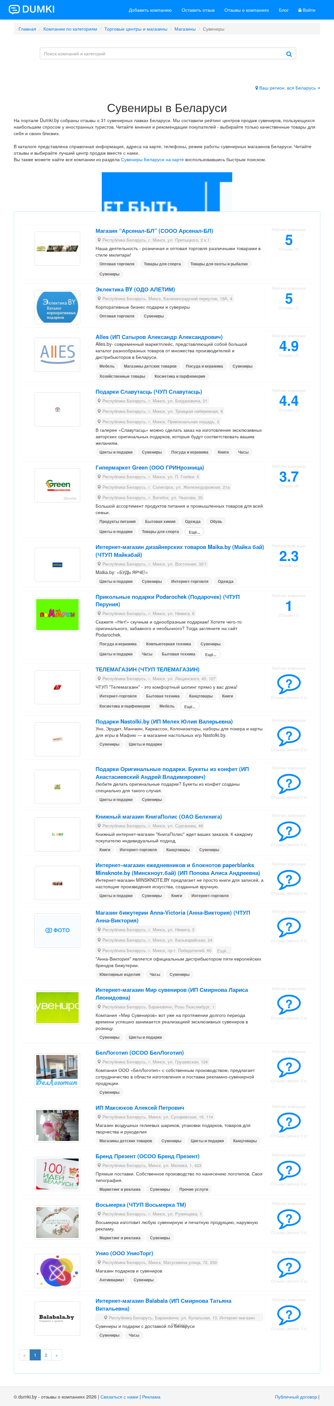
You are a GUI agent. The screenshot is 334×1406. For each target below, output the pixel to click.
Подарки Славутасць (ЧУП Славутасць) (149, 391)
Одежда (193, 521)
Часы (243, 452)
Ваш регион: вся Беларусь (287, 87)
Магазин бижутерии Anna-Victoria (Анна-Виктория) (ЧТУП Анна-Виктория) (173, 916)
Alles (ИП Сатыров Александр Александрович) (159, 337)
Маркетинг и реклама (120, 1189)
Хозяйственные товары (122, 376)
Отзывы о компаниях (246, 10)
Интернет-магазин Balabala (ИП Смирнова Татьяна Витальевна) (163, 1304)
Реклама (151, 1396)
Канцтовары (201, 696)
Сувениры (109, 274)
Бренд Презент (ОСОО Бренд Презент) (148, 1156)
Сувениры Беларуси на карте (152, 159)
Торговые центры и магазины (135, 28)
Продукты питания (117, 521)
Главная (27, 28)
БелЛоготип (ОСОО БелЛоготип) (140, 1052)
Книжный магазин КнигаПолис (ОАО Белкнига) (159, 816)
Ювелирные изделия (119, 974)
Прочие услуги (193, 1189)
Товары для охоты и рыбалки (219, 264)
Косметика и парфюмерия (180, 376)
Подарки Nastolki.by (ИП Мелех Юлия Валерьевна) (164, 721)
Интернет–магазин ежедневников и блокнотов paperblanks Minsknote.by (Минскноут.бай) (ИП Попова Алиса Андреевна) (178, 869)
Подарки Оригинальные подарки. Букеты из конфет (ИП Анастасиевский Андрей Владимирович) (172, 772)
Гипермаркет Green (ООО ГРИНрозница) (150, 467)
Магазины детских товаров (150, 366)
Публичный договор (296, 1396)
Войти (308, 10)
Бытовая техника (178, 654)
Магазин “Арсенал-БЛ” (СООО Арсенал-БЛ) (154, 230)
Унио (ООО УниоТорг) (124, 1253)
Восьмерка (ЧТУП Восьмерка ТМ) (141, 1204)
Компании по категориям (70, 28)
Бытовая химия (160, 521)
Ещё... (194, 532)
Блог (284, 10)
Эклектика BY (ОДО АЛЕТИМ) (135, 289)
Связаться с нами (119, 1396)
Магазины (185, 28)
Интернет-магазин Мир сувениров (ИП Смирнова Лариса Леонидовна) (172, 993)
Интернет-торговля (189, 581)
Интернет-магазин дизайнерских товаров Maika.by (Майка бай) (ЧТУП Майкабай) (180, 550)
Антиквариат (111, 1280)
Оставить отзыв (198, 10)
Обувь (216, 521)
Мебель (106, 366)
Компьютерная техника (168, 644)
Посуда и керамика (204, 366)
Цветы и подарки (115, 452)
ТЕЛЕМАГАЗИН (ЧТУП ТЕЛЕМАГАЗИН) (148, 669)
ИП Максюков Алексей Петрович (140, 1107)
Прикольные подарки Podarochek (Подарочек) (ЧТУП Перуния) (168, 600)
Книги (223, 452)
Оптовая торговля (116, 264)
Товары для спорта (162, 264)
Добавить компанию (150, 10)
